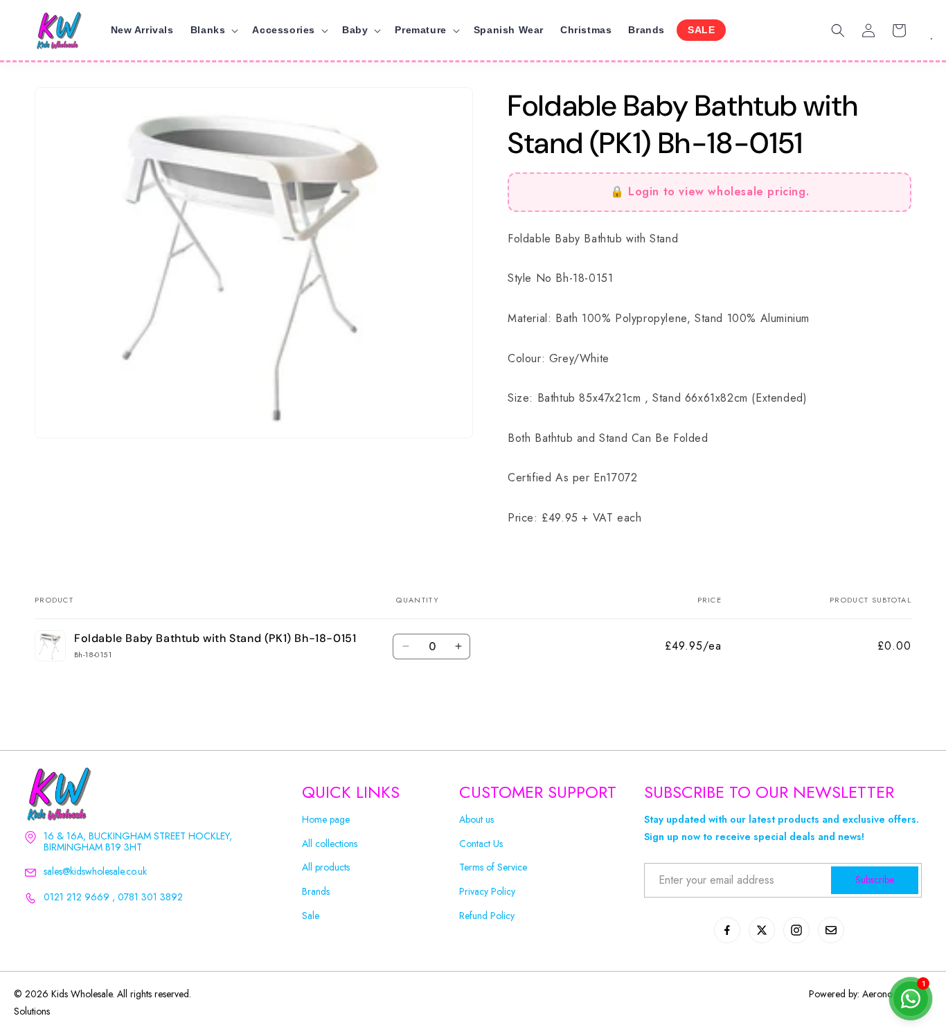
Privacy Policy (487, 891)
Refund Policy (487, 915)
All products (326, 867)
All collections (329, 843)
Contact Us (481, 843)
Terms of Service (493, 867)
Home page (326, 819)
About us (476, 819)
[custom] (727, 930)
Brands (316, 891)
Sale (310, 915)
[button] (213, 29)
